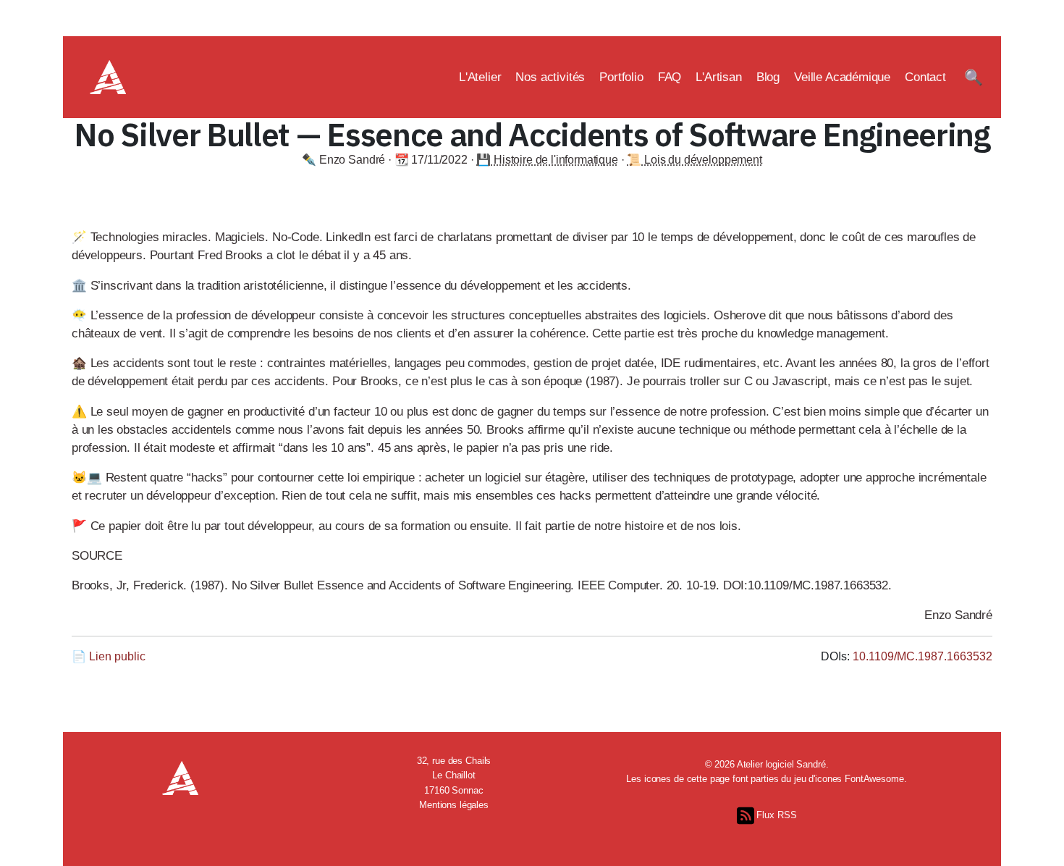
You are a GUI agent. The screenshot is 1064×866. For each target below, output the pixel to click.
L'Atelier (480, 77)
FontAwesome (874, 778)
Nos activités (550, 77)
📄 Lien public (108, 656)
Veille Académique (842, 77)
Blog (768, 77)
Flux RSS (775, 815)
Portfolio (621, 77)
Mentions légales (454, 804)
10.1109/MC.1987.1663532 (922, 656)
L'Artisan (719, 77)
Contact (925, 77)
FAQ (670, 77)
